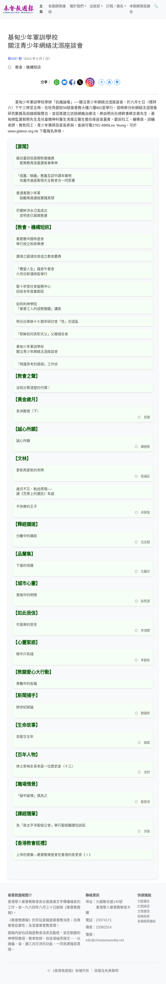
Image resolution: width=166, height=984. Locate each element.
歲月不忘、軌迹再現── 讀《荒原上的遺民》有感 (35, 491)
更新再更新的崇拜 (30, 470)
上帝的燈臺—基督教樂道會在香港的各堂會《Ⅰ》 (54, 855)
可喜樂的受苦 (26, 624)
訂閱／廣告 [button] (114, 6)
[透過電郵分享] (64, 82)
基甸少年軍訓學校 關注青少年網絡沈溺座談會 (37, 349)
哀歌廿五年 (25, 736)
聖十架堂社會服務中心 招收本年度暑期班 (33, 289)
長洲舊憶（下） (28, 411)
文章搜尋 (143, 911)
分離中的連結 (26, 536)
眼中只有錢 (25, 654)
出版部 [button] (95, 6)
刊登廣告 (143, 901)
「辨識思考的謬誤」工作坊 (37, 364)
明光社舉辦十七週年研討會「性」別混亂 (47, 321)
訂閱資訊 (143, 906)
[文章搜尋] (161, 9)
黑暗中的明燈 (26, 595)
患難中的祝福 (26, 683)
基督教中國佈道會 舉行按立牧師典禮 (30, 241)
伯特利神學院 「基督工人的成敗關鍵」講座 (38, 306)
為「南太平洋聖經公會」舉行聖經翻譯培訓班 (50, 825)
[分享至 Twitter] (80, 82)
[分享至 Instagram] (90, 82)
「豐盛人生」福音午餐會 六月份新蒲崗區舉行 (35, 271)
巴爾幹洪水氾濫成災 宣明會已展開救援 (31, 213)
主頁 (41, 9)
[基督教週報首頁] (18, 8)
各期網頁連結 (57, 9)
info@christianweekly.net (105, 940)
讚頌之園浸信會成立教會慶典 (38, 256)
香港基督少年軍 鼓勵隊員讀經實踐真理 (35, 195)
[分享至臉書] (72, 82)
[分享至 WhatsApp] (57, 82)
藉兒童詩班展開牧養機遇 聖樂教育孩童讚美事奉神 (37, 160)
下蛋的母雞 (25, 565)
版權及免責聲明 (106, 971)
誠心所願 (23, 441)
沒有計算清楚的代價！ (33, 388)
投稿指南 (143, 916)
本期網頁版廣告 (139, 9)
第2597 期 (15, 58)
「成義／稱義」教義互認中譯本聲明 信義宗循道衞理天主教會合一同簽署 (45, 178)
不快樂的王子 (26, 506)
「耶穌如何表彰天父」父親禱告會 (42, 334)
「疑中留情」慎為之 (31, 796)
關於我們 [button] (77, 6)
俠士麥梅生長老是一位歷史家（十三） (45, 766)
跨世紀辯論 (25, 707)
